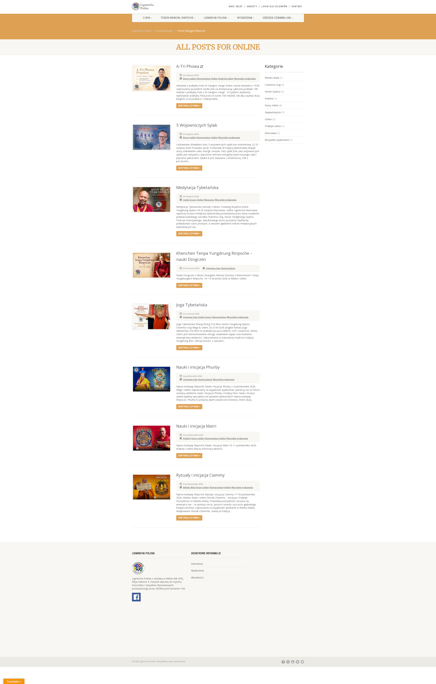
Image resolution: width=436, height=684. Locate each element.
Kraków (187, 438)
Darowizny (197, 563)
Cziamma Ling (213, 268)
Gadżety (252, 6)
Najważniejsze (203, 78)
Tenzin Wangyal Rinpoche (177, 17)
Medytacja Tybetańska (197, 187)
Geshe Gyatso (189, 200)
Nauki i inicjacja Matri (196, 426)
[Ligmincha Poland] (159, 6)
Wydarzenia (244, 17)
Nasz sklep (236, 6)
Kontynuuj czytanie (188, 106)
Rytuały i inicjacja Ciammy (200, 475)
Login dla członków (274, 6)
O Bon (146, 17)
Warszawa (209, 200)
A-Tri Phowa (187, 66)
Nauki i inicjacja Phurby (198, 367)
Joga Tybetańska (191, 305)
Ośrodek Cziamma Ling (277, 17)
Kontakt (297, 6)
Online (214, 78)
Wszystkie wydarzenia (245, 78)
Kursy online (189, 78)
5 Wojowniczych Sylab (196, 125)
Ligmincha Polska (215, 17)
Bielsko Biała (189, 487)
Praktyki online (225, 78)
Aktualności (197, 577)
